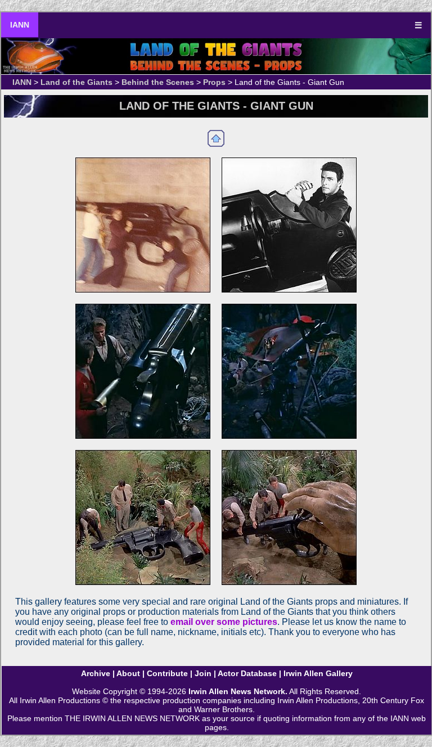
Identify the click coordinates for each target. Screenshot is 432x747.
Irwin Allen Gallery (318, 673)
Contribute (167, 673)
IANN (19, 24)
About (128, 673)
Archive (95, 673)
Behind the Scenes (158, 82)
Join (203, 673)
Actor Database (247, 673)
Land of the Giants (76, 82)
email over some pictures (223, 622)
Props (214, 82)
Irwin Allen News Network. (237, 691)
